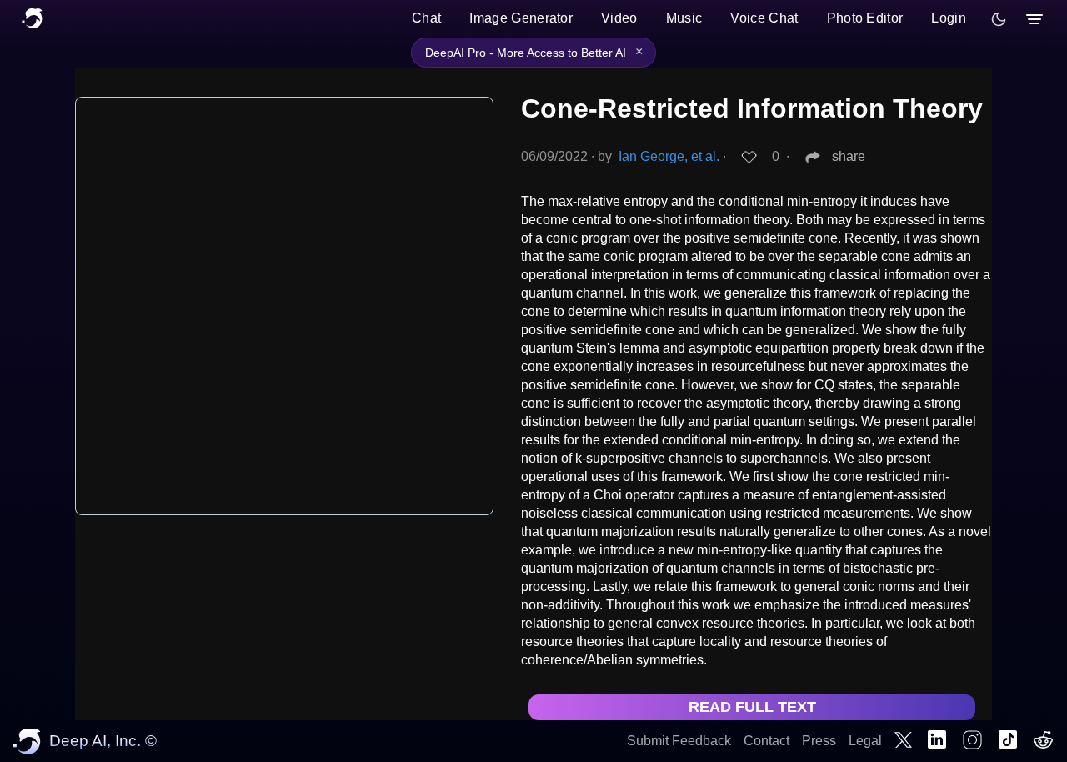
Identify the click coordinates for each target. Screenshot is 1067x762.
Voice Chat (764, 18)
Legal (865, 741)
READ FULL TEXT (752, 707)
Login (948, 18)
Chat (426, 18)
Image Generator (521, 18)
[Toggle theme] (998, 19)
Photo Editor (865, 18)
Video (619, 18)
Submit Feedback (679, 741)
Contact (766, 741)
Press (819, 741)
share (848, 156)
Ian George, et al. (669, 156)
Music (684, 18)
